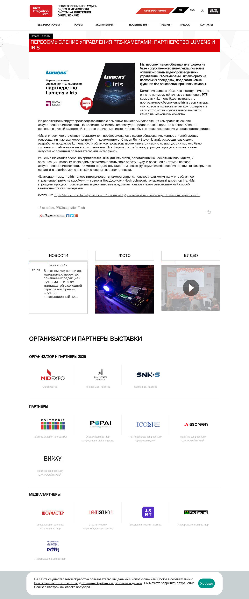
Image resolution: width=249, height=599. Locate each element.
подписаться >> (58, 265)
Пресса (184, 25)
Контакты (206, 25)
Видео (191, 256)
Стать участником (155, 11)
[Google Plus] (76, 215)
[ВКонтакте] (68, 215)
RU (180, 10)
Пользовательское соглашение (56, 583)
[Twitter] (72, 215)
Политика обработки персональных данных (112, 583)
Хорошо (206, 583)
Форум (78, 25)
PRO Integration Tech (41, 11)
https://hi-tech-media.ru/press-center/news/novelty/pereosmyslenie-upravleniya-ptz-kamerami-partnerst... (127, 195)
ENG (192, 10)
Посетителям (138, 25)
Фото (125, 256)
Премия (165, 25)
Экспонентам (104, 25)
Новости (45, 36)
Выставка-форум (49, 25)
